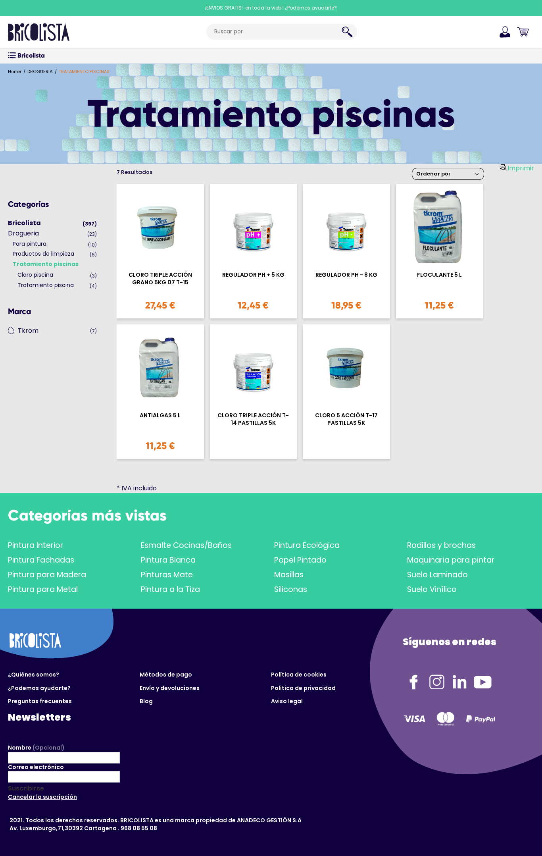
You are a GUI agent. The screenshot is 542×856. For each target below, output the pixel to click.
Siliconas (290, 589)
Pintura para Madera (47, 574)
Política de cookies (299, 675)
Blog (146, 701)
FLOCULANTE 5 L (439, 275)
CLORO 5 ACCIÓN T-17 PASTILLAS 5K (346, 419)
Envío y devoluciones (170, 688)
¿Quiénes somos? (33, 675)
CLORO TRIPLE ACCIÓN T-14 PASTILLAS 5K (253, 419)
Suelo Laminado (437, 574)
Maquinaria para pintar (450, 560)
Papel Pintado (300, 560)
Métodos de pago (166, 675)
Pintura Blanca (168, 560)
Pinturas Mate (167, 574)
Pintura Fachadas (41, 560)
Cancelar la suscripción (42, 797)
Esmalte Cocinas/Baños (186, 545)
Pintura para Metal (43, 589)
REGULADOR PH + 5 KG (253, 275)
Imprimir (520, 168)
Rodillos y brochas (441, 545)
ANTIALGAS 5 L (160, 415)
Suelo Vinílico (432, 589)
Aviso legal (287, 701)
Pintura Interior (35, 545)
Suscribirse (26, 788)
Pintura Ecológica (307, 545)
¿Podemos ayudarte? (39, 688)
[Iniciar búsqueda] (347, 32)
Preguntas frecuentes (40, 701)
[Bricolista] (38, 32)
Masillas (289, 574)
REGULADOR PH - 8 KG (346, 275)
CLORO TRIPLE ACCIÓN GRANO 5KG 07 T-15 (160, 278)
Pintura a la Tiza (170, 589)
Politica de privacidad (303, 688)
